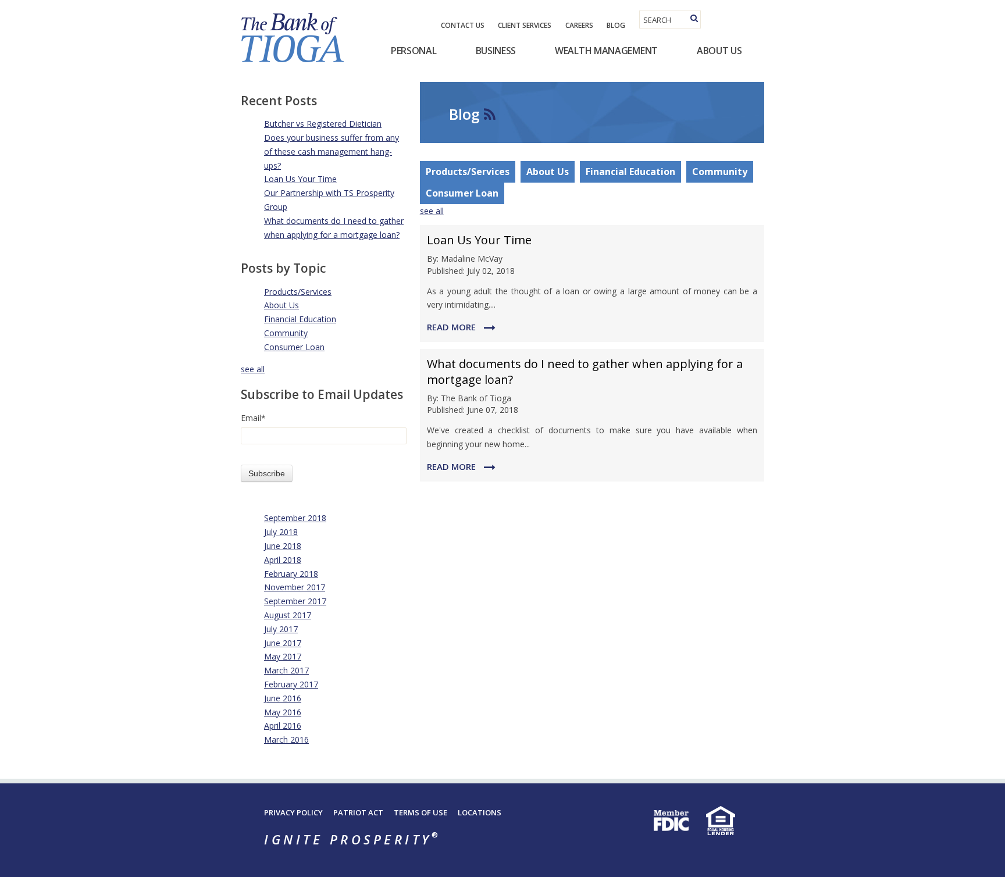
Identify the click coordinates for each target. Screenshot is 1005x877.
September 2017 (295, 601)
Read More (452, 327)
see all (253, 369)
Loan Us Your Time (300, 178)
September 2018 (295, 517)
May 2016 (282, 712)
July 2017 (281, 628)
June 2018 (282, 545)
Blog (616, 25)
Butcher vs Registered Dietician (323, 123)
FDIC (671, 820)
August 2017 (287, 615)
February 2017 (291, 684)
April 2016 (282, 725)
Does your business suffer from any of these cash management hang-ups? (331, 151)
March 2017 (286, 670)
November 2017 (294, 587)
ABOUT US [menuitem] (719, 50)
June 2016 (282, 698)
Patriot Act (358, 812)
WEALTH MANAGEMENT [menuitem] (606, 50)
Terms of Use (420, 812)
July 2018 (281, 531)
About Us (281, 305)
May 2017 (282, 656)
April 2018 (282, 559)
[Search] (694, 18)
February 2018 (291, 573)
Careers (579, 25)
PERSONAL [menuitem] (414, 50)
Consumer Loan (294, 346)
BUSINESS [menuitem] (496, 50)
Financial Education (300, 319)
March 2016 (286, 739)
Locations (479, 812)
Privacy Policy (293, 812)
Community (286, 332)
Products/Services (298, 291)
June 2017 (282, 642)
